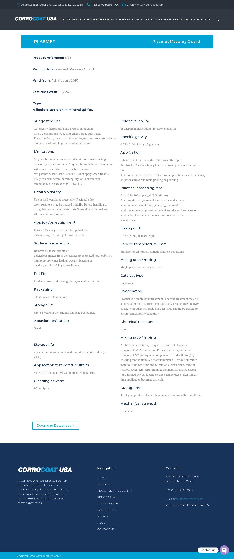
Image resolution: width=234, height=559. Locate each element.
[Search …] (216, 19)
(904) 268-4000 (109, 4)
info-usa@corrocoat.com (148, 4)
